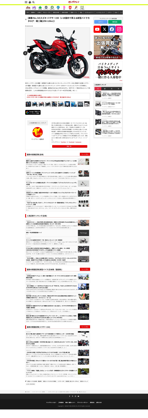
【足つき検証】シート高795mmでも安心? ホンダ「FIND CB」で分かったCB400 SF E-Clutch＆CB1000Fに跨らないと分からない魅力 (51, 286)
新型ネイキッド (84, 381)
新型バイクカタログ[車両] (49, 381)
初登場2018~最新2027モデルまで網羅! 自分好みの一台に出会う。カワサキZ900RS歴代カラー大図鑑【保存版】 (51, 306)
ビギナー (110, 12)
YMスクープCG (46, 12)
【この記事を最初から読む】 (49, 96)
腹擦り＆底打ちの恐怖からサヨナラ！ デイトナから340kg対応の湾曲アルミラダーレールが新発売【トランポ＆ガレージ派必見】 (51, 161)
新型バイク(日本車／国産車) (34, 381)
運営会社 (92, 402)
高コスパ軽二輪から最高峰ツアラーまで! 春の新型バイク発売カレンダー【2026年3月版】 (50, 334)
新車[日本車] (56, 12)
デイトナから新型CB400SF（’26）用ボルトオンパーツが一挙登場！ (44, 240)
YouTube (63, 142)
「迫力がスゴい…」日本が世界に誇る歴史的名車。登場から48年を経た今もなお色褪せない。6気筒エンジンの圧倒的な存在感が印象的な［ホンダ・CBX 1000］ (51, 223)
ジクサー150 (61, 381)
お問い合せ (99, 402)
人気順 (39, 12)
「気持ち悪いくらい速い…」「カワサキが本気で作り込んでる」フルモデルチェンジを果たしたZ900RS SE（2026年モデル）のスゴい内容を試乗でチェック (111, 132)
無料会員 (114, 22)
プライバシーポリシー (82, 402)
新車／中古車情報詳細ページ (34, 232)
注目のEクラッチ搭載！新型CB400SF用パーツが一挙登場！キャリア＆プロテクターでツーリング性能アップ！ (51, 193)
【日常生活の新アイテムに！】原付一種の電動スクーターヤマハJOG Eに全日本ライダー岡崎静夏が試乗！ (51, 276)
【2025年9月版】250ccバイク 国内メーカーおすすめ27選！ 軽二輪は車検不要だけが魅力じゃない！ (51, 361)
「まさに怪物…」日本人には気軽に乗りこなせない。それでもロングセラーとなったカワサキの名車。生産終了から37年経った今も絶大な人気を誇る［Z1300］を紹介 (51, 259)
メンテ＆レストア (100, 12)
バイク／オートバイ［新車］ (39, 392)
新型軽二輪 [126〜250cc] (72, 381)
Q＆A (116, 12)
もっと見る (85, 154)
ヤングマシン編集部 (106, 98)
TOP (27, 12)
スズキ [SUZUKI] (30, 384)
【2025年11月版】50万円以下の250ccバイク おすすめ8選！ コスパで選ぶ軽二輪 (48, 352)
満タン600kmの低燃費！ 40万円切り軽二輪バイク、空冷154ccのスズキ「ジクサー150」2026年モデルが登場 (51, 343)
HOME (28, 392)
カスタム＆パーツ (89, 12)
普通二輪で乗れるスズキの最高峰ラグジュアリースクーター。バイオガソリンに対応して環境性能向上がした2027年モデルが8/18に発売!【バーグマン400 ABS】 (51, 316)
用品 (81, 12)
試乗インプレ (74, 12)
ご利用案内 (61, 402)
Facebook (71, 142)
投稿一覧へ (69, 146)
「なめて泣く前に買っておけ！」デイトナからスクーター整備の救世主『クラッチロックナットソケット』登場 (51, 203)
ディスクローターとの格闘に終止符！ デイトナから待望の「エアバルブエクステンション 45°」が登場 (51, 183)
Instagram (78, 142)
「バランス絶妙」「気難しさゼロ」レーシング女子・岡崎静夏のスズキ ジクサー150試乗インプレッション (51, 371)
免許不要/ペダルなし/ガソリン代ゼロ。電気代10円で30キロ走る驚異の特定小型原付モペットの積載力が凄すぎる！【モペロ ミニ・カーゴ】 (51, 296)
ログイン (100, 22)
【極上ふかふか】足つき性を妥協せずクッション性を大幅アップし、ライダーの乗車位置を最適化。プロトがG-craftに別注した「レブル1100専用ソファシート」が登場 (111, 113)
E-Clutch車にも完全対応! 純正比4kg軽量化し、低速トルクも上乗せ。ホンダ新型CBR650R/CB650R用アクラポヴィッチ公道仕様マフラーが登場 (48, 249)
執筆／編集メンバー (70, 402)
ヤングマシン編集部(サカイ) (108, 106)
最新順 (33, 12)
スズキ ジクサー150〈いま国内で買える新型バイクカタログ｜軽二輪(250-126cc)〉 (67, 392)
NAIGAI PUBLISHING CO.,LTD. (72, 406)
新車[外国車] (65, 12)
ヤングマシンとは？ (51, 402)
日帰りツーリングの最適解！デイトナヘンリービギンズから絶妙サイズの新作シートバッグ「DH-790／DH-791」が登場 (50, 173)
